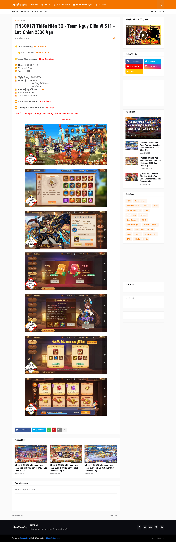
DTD (129, 239)
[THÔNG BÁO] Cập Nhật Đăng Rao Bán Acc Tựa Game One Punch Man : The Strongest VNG (150, 178)
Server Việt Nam (133, 206)
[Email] (59, 430)
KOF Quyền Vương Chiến (144, 229)
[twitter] (156, 11)
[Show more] (64, 430)
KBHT (144, 220)
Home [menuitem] (35, 5)
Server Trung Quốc (134, 210)
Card (146, 210)
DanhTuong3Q (132, 220)
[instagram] (156, 527)
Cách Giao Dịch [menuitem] (62, 5)
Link (41, 89)
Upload (45, 11)
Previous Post (18, 515)
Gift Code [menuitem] (102, 5)
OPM (129, 234)
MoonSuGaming (53, 538)
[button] (160, 4)
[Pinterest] (54, 430)
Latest (16, 11)
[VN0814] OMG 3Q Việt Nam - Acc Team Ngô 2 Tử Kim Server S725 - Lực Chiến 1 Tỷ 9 (31, 468)
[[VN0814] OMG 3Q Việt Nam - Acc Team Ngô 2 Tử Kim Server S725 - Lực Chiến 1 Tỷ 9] (31, 454)
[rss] (163, 11)
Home (17, 20)
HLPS (129, 229)
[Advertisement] (143, 263)
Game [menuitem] (46, 5)
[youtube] (160, 11)
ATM (23, 20)
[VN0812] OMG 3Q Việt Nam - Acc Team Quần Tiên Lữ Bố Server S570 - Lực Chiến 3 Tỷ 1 (100, 468)
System (137, 234)
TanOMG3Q (131, 215)
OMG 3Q (146, 206)
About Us (160, 538)
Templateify (25, 538)
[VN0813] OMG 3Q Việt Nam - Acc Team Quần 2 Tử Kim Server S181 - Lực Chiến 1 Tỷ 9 (64, 468)
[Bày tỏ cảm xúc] (32, 47)
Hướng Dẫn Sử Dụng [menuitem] (84, 5)
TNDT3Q (143, 215)
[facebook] (152, 11)
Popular (26, 11)
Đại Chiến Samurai (150, 225)
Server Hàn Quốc (133, 225)
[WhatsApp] (49, 430)
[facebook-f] (139, 527)
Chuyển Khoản (140, 201)
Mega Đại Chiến (150, 234)
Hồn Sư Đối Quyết (141, 239)
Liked (36, 11)
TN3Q (155, 206)
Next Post (114, 515)
